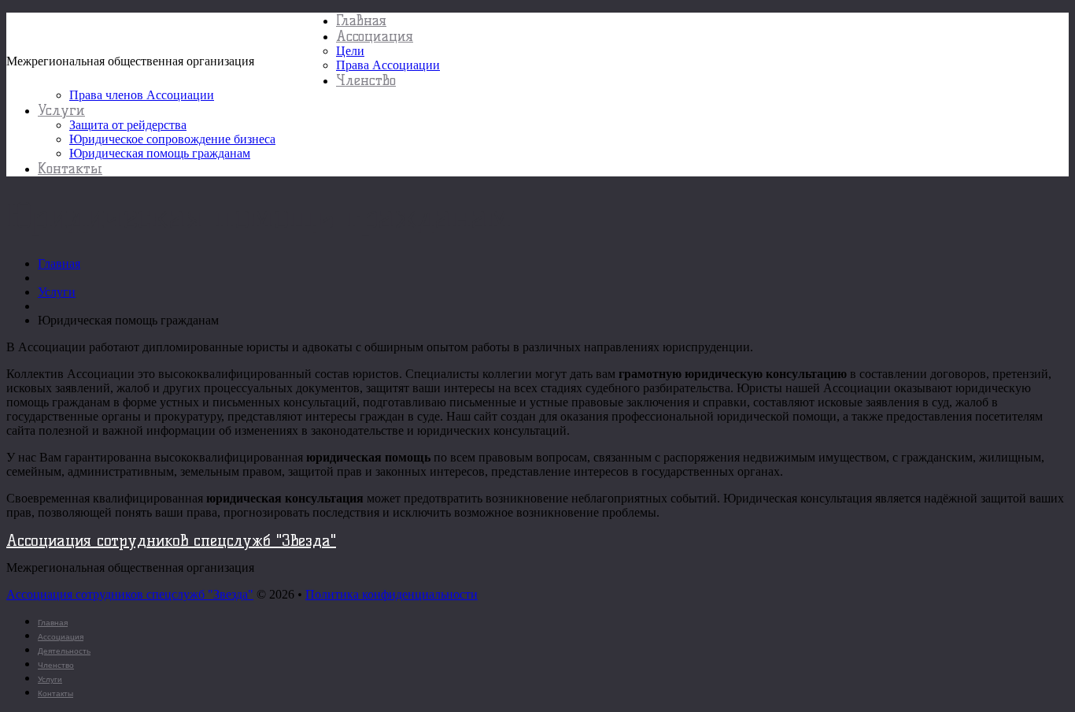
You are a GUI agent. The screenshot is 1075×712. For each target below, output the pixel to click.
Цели (350, 50)
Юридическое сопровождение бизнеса (172, 139)
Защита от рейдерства (128, 125)
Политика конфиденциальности (391, 594)
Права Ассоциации (388, 65)
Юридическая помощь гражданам (159, 153)
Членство (366, 80)
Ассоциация (374, 36)
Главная (361, 20)
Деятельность (64, 651)
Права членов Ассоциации (141, 95)
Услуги (61, 110)
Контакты (70, 168)
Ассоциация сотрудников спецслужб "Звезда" (171, 33)
